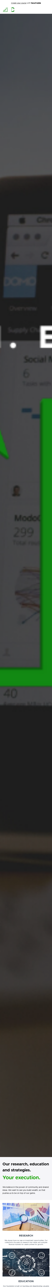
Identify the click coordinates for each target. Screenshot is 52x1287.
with (21, 3)
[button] (47, 10)
